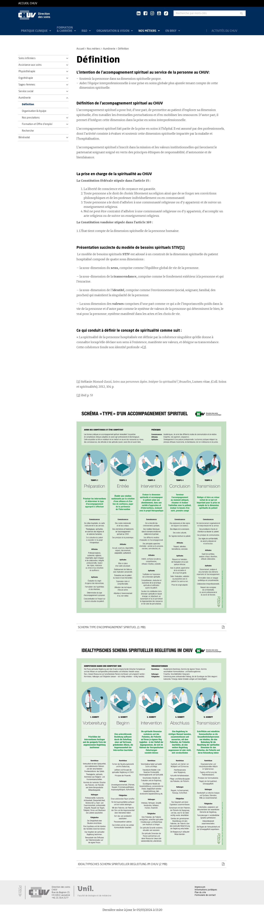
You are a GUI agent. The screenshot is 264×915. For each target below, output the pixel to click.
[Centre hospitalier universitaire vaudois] (39, 892)
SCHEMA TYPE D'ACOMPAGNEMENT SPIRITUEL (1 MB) (111, 627)
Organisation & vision (113, 30)
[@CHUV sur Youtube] (159, 13)
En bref (171, 30)
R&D (85, 30)
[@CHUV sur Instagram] (152, 13)
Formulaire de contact (205, 895)
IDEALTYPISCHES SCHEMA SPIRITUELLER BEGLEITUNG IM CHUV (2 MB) (122, 864)
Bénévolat (24, 137)
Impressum (200, 887)
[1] (78, 381)
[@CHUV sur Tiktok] (165, 13)
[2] (144, 347)
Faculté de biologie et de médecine (94, 896)
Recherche (28, 131)
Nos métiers (147, 30)
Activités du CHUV (224, 30)
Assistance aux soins (30, 65)
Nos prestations (31, 117)
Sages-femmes (26, 84)
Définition (28, 104)
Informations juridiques (206, 890)
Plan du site (200, 892)
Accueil (80, 49)
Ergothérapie (25, 78)
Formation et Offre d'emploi (37, 124)
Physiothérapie (26, 71)
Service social (25, 91)
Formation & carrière (65, 29)
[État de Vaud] (20, 891)
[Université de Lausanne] (94, 888)
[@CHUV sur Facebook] (145, 13)
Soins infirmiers (27, 58)
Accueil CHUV (27, 3)
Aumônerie (109, 49)
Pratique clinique (34, 30)
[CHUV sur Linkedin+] (138, 13)
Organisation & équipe (34, 111)
